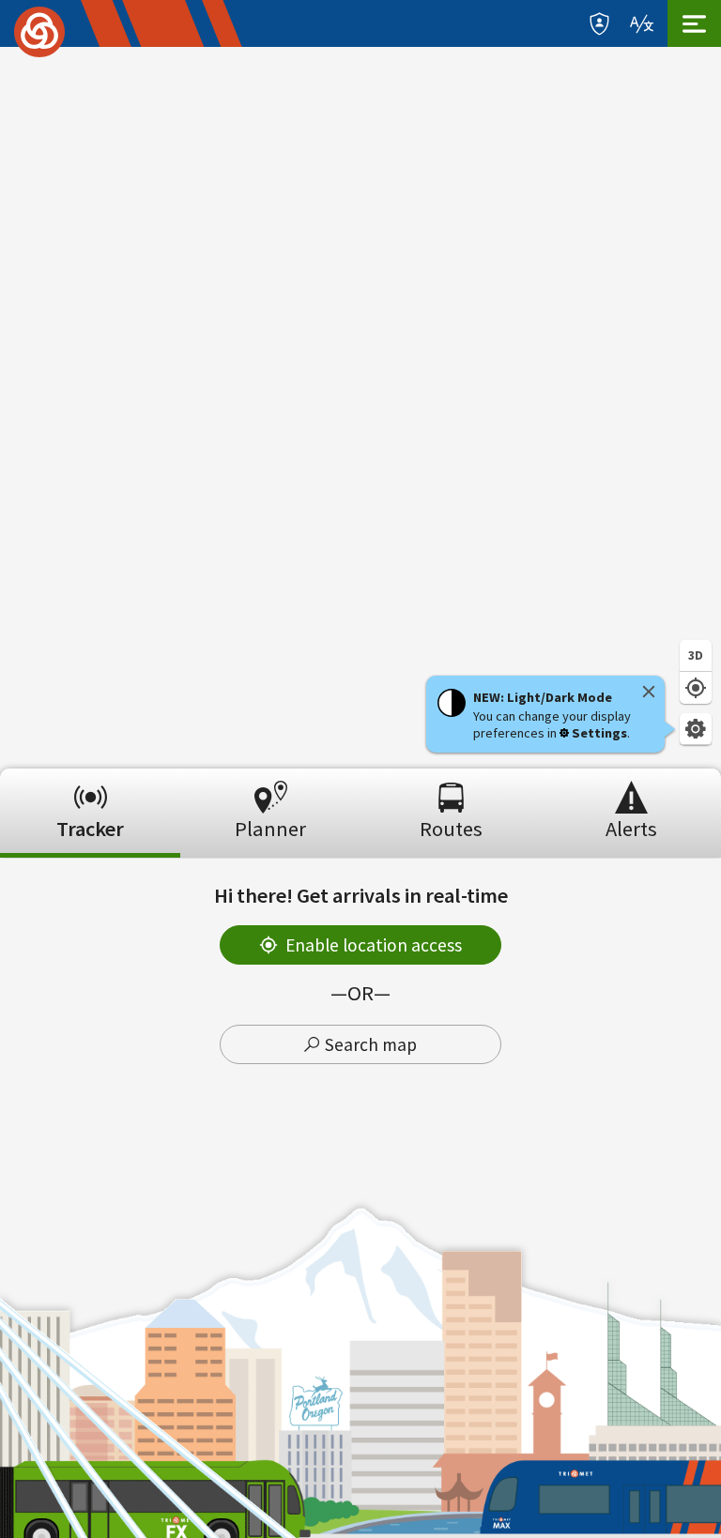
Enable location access (373, 945)
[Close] (648, 691)
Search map (371, 1044)
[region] (360, 408)
